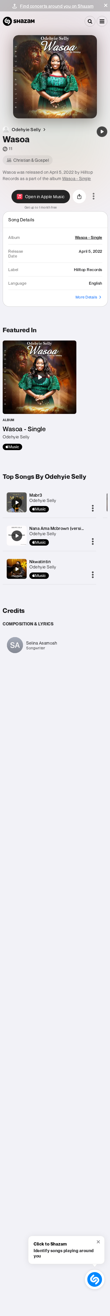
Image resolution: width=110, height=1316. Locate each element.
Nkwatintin (40, 561)
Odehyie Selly (42, 500)
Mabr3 (35, 495)
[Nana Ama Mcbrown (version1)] (16, 535)
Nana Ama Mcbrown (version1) (59, 528)
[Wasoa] (102, 131)
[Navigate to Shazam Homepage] (19, 21)
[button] (105, 5)
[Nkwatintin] (16, 569)
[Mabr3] (16, 502)
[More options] (94, 197)
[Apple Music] (12, 447)
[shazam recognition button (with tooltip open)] (94, 1279)
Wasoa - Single (76, 178)
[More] (92, 508)
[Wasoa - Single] (39, 395)
